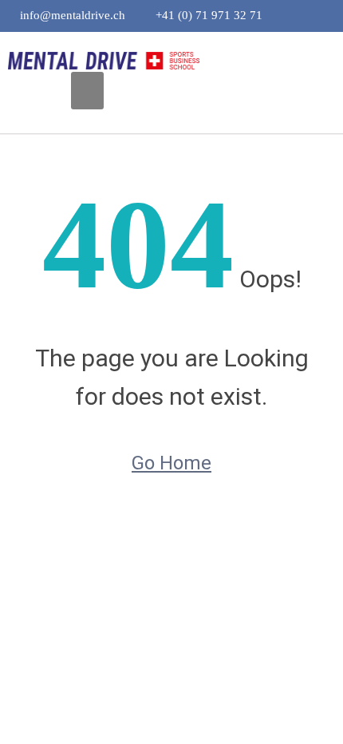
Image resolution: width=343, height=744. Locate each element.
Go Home (171, 463)
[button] (87, 90)
